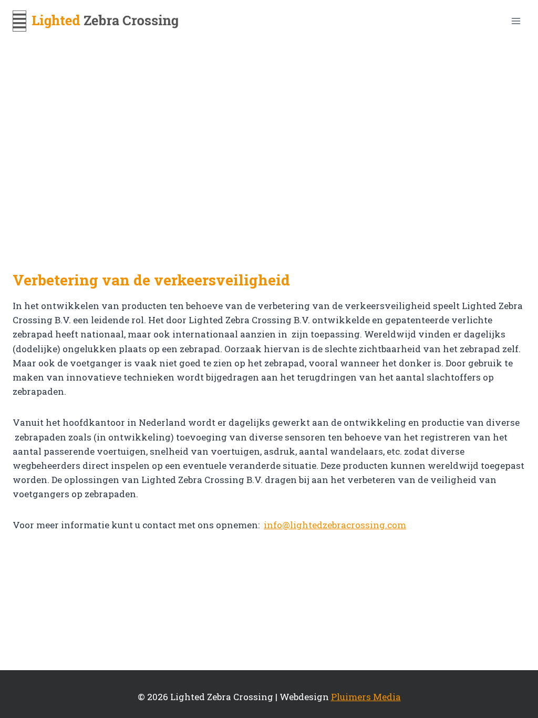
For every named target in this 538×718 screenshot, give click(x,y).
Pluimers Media (366, 697)
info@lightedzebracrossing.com (335, 525)
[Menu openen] (515, 21)
